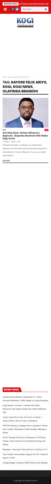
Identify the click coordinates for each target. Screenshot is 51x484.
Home (5, 77)
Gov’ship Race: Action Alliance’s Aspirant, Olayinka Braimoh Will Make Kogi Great (25, 135)
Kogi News (23, 86)
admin (7, 142)
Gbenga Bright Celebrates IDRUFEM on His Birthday (25, 463)
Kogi (7, 86)
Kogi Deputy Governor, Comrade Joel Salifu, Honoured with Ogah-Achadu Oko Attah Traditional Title (24, 408)
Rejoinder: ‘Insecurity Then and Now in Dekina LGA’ (25, 449)
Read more (6, 161)
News (4, 130)
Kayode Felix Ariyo (28, 82)
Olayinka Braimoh (20, 91)
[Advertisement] (25, 54)
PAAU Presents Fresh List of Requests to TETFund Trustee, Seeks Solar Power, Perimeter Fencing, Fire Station (24, 441)
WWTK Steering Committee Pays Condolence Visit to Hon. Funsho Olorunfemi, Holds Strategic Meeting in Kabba (25, 429)
